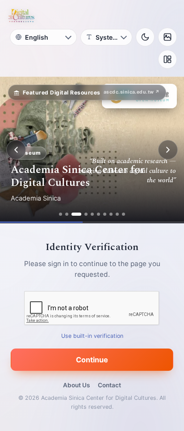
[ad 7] (104, 214)
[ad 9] (117, 214)
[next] (168, 150)
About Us (76, 385)
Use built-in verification (92, 335)
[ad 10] (123, 214)
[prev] (16, 150)
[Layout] (167, 59)
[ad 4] (86, 214)
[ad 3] (76, 214)
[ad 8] (111, 214)
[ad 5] (92, 214)
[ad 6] (98, 214)
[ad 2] (66, 214)
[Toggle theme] (145, 37)
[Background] (167, 37)
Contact (109, 385)
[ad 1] (60, 214)
